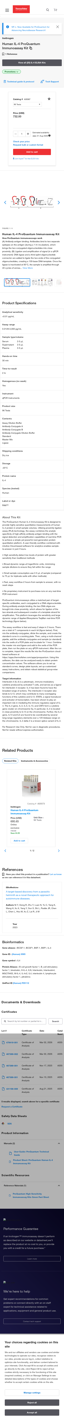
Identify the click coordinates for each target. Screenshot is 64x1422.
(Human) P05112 (21, 983)
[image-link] (32, 202)
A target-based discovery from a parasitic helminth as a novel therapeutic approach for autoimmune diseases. (30, 895)
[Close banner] (57, 27)
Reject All (32, 1402)
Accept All (32, 1412)
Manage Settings (32, 1392)
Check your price (21, 141)
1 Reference (11, 54)
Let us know (56, 874)
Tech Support (52, 81)
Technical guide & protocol (21, 81)
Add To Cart (32, 152)
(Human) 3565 (18, 954)
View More (28, 268)
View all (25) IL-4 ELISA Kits (32, 62)
